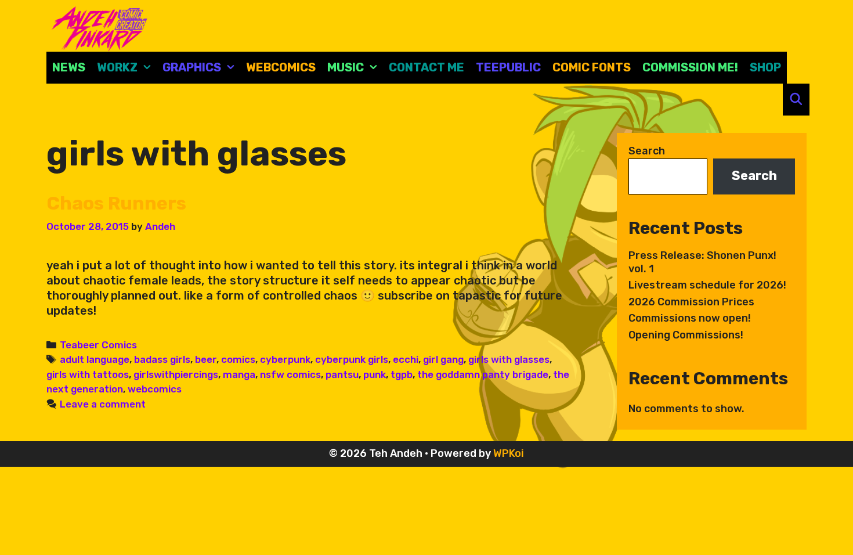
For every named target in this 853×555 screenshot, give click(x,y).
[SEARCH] (796, 100)
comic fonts (591, 67)
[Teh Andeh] (97, 28)
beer (205, 359)
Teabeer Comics (98, 345)
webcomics (155, 389)
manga (239, 374)
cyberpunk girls (351, 359)
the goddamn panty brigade (482, 374)
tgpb (402, 374)
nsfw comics (290, 374)
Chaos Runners (116, 203)
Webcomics (281, 67)
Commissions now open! (689, 318)
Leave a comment (103, 404)
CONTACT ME (426, 67)
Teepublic (508, 67)
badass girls (162, 359)
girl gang (443, 359)
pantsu (342, 374)
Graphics (191, 67)
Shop (765, 67)
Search (646, 151)
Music (345, 67)
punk (374, 374)
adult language (94, 359)
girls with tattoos (87, 374)
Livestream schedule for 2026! (707, 285)
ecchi (405, 359)
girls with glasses (509, 359)
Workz (117, 67)
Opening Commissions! (685, 335)
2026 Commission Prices (691, 301)
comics (238, 359)
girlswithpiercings (175, 374)
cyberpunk (285, 359)
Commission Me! (690, 67)
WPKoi (508, 453)
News (68, 67)
